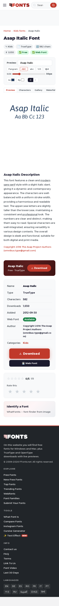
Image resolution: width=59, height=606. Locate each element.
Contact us (10, 549)
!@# (47, 69)
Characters (25, 90)
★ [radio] (10, 391)
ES (20, 586)
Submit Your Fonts (14, 503)
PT (47, 586)
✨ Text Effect (15, 535)
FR (34, 586)
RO (27, 586)
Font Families (12, 498)
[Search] (53, 5)
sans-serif (9, 184)
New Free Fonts (13, 479)
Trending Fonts (13, 489)
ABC (24, 69)
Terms (7, 558)
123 (39, 69)
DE (13, 586)
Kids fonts (19, 30)
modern (45, 180)
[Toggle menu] (5, 5)
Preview (10, 90)
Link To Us (10, 563)
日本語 (34, 591)
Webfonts (9, 493)
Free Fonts (10, 474)
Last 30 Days (11, 572)
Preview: (11, 62)
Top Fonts (9, 484)
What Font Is (11, 516)
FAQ (6, 553)
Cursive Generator (14, 530)
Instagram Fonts (13, 526)
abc (32, 69)
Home (7, 30)
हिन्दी (43, 591)
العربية (23, 591)
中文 (7, 591)
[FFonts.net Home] (19, 5)
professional (30, 214)
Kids (25, 343)
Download (40, 268)
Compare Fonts (13, 521)
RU (14, 591)
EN (6, 586)
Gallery (38, 90)
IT (41, 586)
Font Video (10, 568)
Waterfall (51, 90)
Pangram (13, 69)
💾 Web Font (29, 363)
